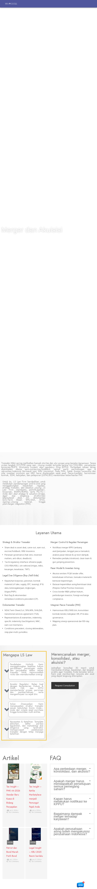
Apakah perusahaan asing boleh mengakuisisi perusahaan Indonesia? (72, 831)
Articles (10, 781)
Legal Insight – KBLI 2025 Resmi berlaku (36, 852)
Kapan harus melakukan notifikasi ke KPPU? (70, 801)
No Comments (14, 812)
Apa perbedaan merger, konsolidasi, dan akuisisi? (72, 770)
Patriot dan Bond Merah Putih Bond (12, 852)
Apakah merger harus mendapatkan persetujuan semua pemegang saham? (72, 785)
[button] (72, 770)
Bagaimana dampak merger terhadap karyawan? (68, 816)
